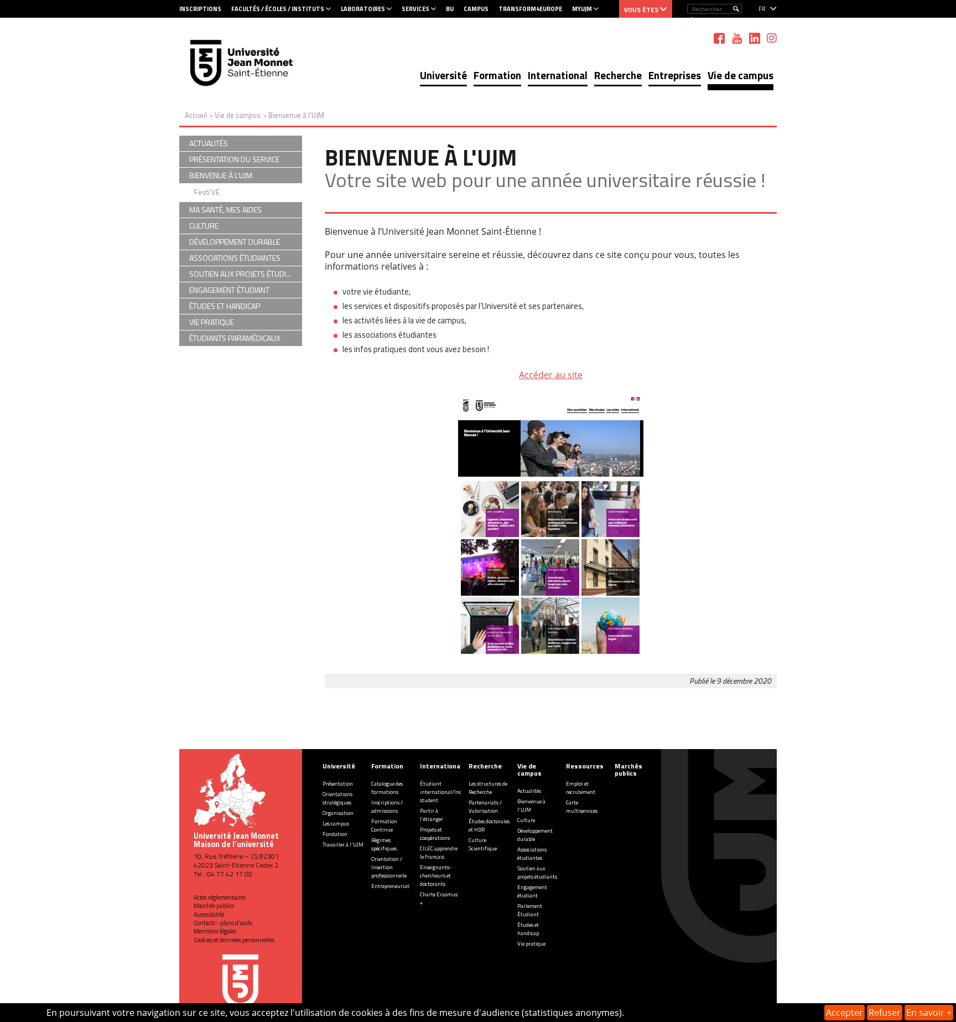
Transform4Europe (530, 8)
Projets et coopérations (435, 833)
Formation (497, 75)
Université (443, 75)
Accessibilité (209, 914)
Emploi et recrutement (580, 788)
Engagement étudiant (532, 891)
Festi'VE (207, 192)
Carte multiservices (582, 806)
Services (415, 8)
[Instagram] (772, 38)
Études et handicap (528, 929)
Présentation (338, 784)
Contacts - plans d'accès (223, 922)
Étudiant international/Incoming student (448, 792)
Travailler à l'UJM (343, 844)
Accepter (844, 1012)
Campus (476, 8)
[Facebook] (719, 38)
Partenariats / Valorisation (485, 806)
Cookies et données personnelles (234, 940)
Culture (526, 820)
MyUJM (582, 8)
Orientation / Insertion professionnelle (389, 867)
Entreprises (674, 75)
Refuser (885, 1012)
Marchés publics (214, 905)
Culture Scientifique (483, 844)
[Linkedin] (754, 38)
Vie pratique (531, 944)
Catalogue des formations (387, 788)
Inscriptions (200, 8)
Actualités (529, 791)
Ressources (585, 766)
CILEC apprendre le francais (439, 852)
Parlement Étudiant (529, 910)
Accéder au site (551, 375)
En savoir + (929, 1012)
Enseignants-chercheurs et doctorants (435, 875)
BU (450, 8)
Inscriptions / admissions (387, 806)
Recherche (618, 75)
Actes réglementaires (220, 897)
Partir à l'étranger (431, 815)
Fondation (335, 834)
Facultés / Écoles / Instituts (277, 8)
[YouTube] (736, 38)
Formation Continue (384, 825)
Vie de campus (740, 75)
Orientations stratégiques (337, 798)
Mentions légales (215, 931)
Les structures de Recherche (488, 788)
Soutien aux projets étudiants (537, 872)
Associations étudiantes (532, 853)
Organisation (338, 813)
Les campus (336, 823)
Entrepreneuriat (390, 886)
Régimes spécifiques (384, 844)
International (558, 75)
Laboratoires (363, 8)
